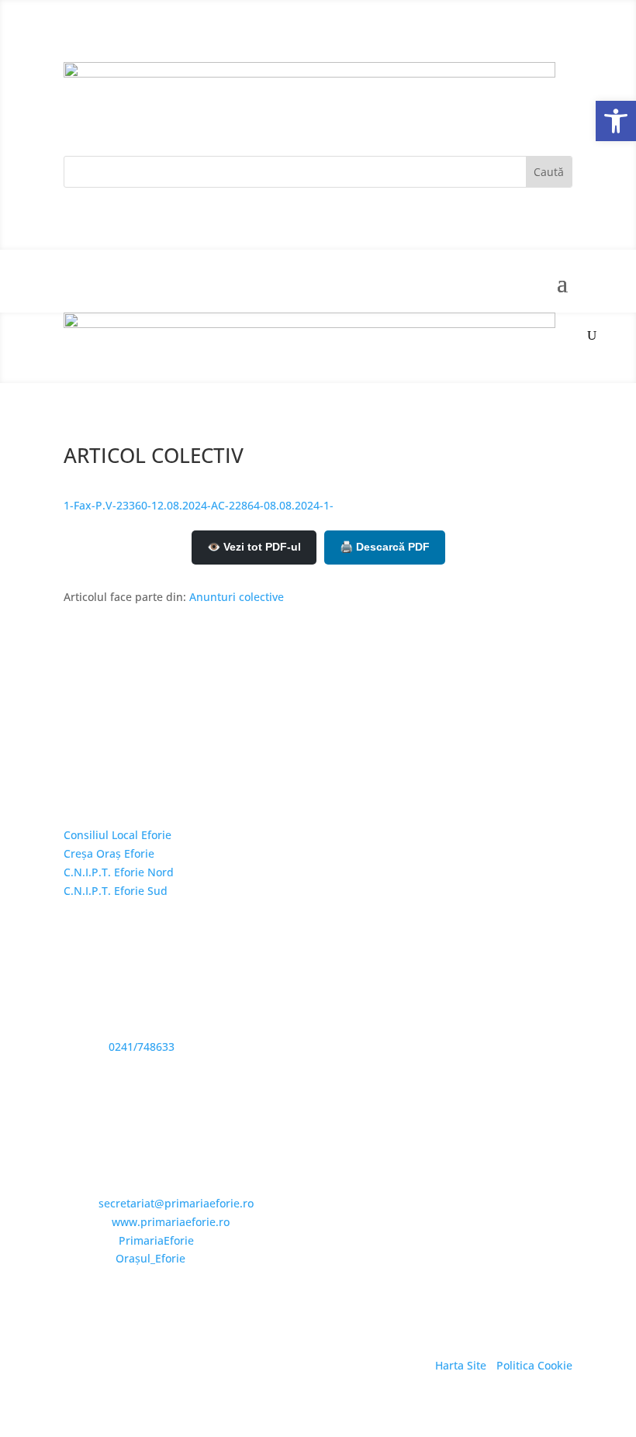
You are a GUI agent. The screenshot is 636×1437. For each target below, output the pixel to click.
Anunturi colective (236, 596)
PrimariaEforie (156, 1240)
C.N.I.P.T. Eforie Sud (116, 890)
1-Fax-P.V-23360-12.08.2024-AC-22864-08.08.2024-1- (199, 505)
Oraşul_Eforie (150, 1258)
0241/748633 (142, 1046)
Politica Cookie (534, 1365)
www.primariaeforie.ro (171, 1221)
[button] (616, 121)
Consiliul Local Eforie (117, 834)
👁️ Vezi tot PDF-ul (254, 547)
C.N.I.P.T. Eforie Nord (119, 872)
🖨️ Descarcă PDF (385, 547)
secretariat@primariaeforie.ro (176, 1203)
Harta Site (460, 1365)
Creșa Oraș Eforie (109, 853)
